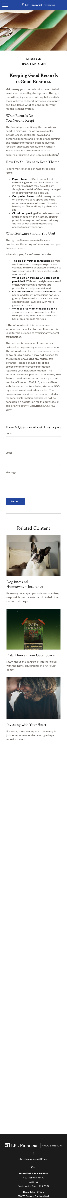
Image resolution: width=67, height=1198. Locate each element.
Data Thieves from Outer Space (30, 655)
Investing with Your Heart (26, 724)
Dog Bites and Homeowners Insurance (25, 584)
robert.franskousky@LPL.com (33, 1159)
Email (9, 452)
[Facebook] (33, 1153)
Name (9, 433)
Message (11, 472)
